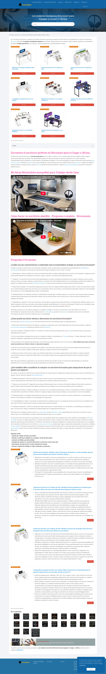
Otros (84, 6)
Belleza (76, 2)
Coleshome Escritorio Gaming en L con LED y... (52, 130)
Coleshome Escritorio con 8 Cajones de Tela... (81, 68)
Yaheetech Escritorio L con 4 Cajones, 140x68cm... (22, 130)
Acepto (91, 669)
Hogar (60, 2)
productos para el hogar (45, 424)
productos (47, 327)
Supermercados (36, 2)
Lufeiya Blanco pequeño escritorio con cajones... (22, 99)
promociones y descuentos (19, 327)
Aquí (69, 331)
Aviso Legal (49, 661)
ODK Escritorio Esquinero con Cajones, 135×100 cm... (51, 99)
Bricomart (14, 41)
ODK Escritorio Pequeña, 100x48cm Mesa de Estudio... (23, 68)
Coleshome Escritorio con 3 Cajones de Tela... (52, 68)
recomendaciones (37, 375)
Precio (65, 336)
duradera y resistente (39, 283)
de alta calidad (15, 426)
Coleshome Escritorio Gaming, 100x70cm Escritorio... (82, 99)
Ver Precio (23, 73)
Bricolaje (83, 2)
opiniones (64, 312)
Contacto (62, 661)
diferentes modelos (56, 412)
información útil (15, 428)
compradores (49, 312)
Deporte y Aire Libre (49, 2)
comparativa (43, 412)
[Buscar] (71, 23)
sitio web (39, 164)
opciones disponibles (71, 164)
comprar (78, 162)
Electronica (68, 2)
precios (31, 162)
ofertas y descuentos (26, 321)
